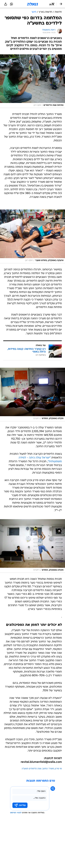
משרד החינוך (48, 769)
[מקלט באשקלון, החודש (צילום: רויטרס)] (32, 394)
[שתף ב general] (5, 4)
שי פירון (58, 769)
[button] (51, 4)
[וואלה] (32, 4)
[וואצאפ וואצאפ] (11, 4)
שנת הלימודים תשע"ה (31, 769)
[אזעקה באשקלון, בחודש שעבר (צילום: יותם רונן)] (32, 236)
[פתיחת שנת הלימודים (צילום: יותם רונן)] (32, 81)
